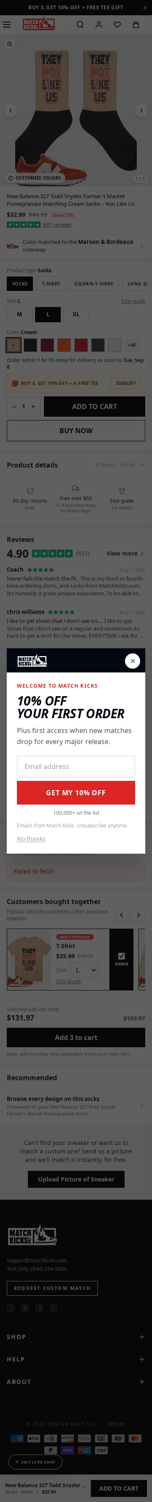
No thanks (31, 839)
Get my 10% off (76, 792)
